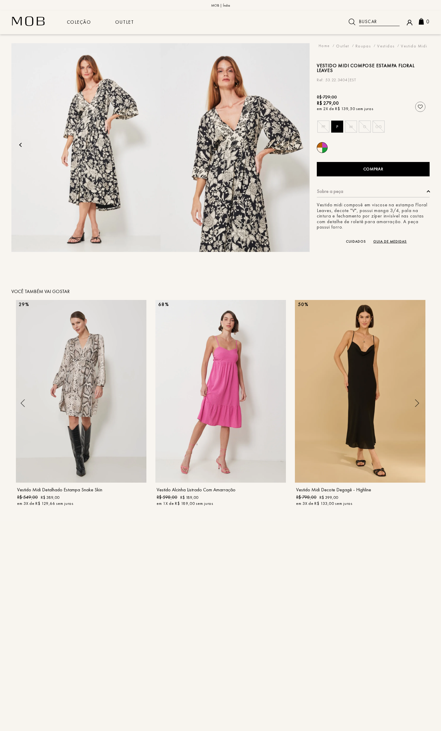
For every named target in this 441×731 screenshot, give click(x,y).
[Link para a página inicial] (324, 45)
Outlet (124, 22)
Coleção (79, 22)
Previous (21, 145)
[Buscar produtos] (352, 22)
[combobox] (372, 22)
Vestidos (385, 45)
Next (299, 145)
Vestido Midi (414, 45)
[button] (323, 127)
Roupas (363, 45)
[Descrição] (373, 193)
